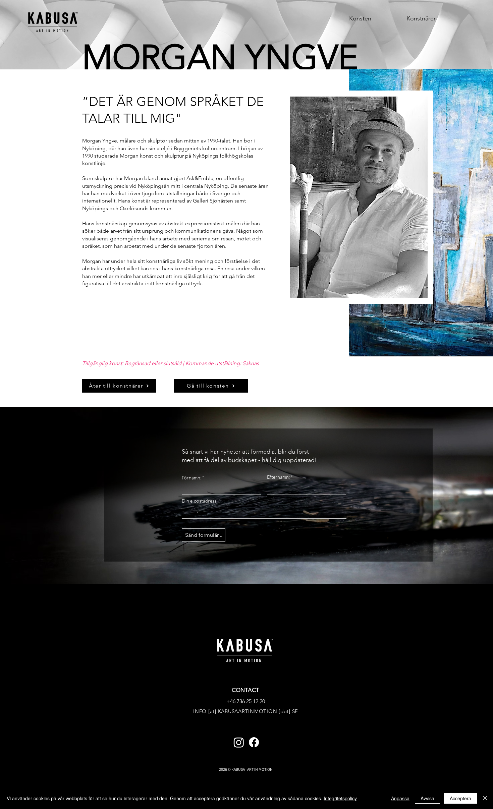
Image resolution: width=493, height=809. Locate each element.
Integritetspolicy (340, 798)
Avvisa (427, 798)
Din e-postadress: (199, 501)
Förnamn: (191, 477)
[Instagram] (238, 742)
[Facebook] (254, 742)
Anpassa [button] (400, 798)
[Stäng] (485, 798)
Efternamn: (278, 477)
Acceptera (460, 798)
